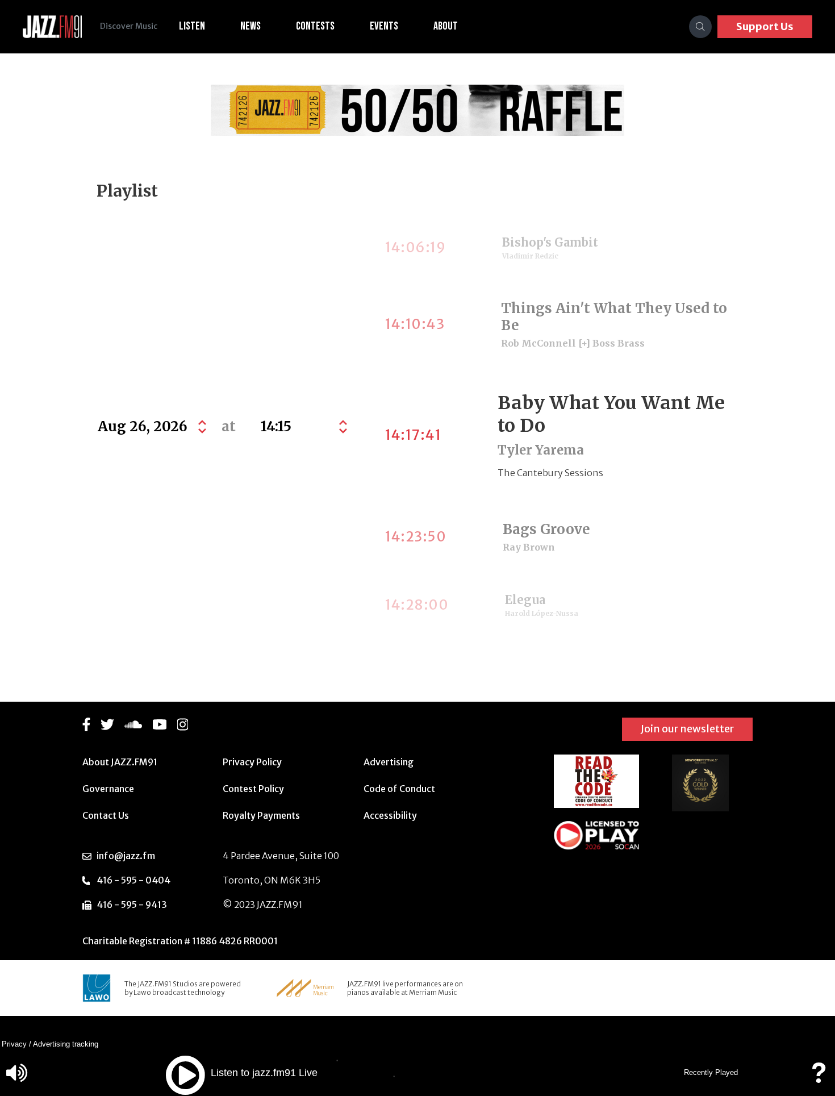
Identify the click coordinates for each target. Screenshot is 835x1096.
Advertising (389, 762)
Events (384, 26)
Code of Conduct (399, 788)
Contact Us (105, 815)
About (445, 26)
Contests (315, 26)
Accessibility (390, 815)
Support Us (765, 26)
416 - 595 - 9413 (132, 904)
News (250, 26)
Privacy (14, 1044)
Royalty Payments (261, 815)
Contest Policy (253, 788)
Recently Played (711, 1072)
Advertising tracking (65, 1044)
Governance (108, 788)
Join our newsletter (687, 728)
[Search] (700, 26)
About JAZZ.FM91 (119, 762)
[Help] (818, 1078)
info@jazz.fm (126, 855)
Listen (192, 26)
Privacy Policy (252, 762)
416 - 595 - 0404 (133, 880)
